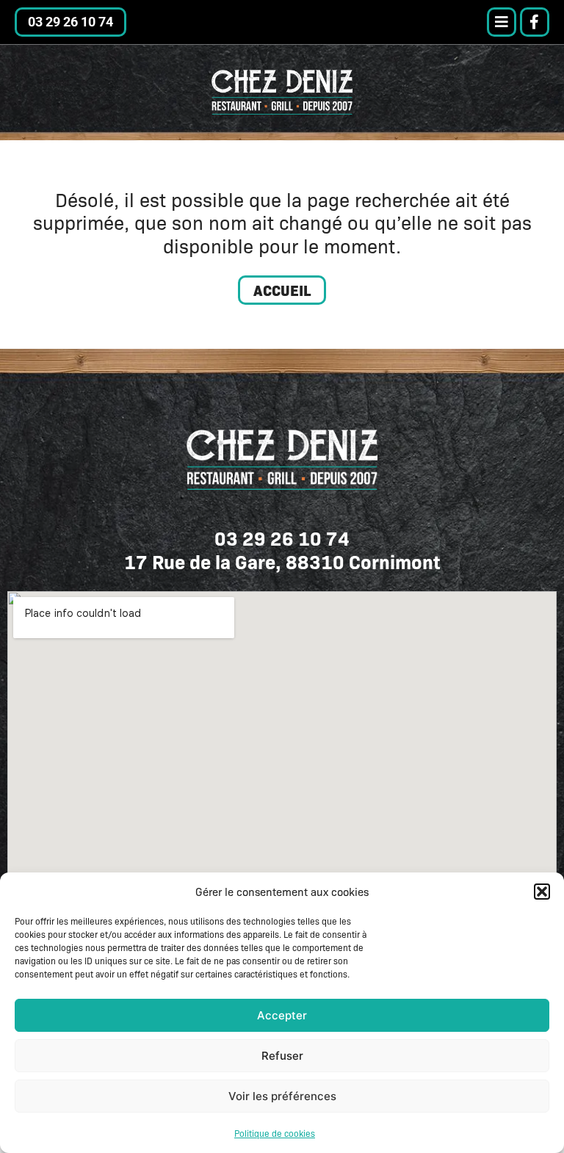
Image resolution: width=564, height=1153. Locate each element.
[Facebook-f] (534, 22)
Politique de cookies (274, 1133)
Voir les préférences (282, 1096)
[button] (542, 891)
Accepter (282, 1015)
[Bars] (501, 22)
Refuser (282, 1056)
